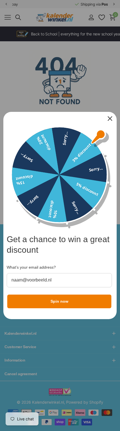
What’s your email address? (31, 267)
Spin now (59, 301)
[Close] (110, 118)
